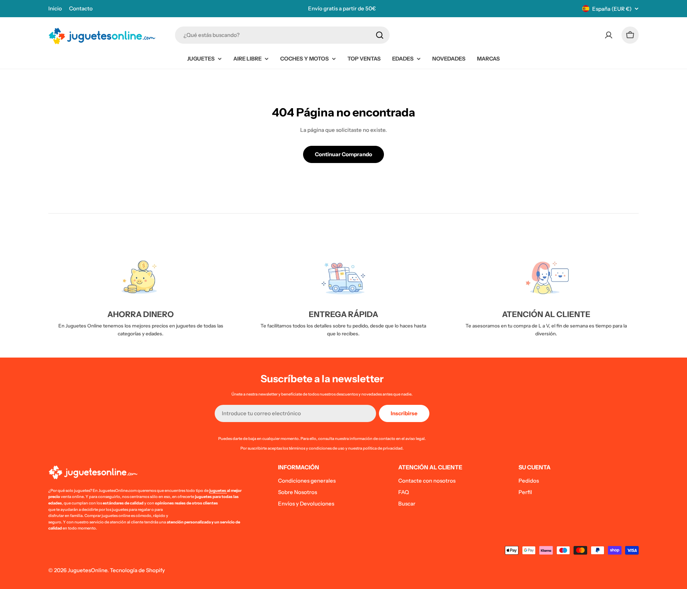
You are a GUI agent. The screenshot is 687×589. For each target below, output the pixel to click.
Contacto (81, 8)
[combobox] (282, 35)
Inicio (55, 8)
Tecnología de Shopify (137, 570)
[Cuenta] (608, 35)
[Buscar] (379, 35)
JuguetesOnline (87, 570)
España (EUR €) (612, 8)
